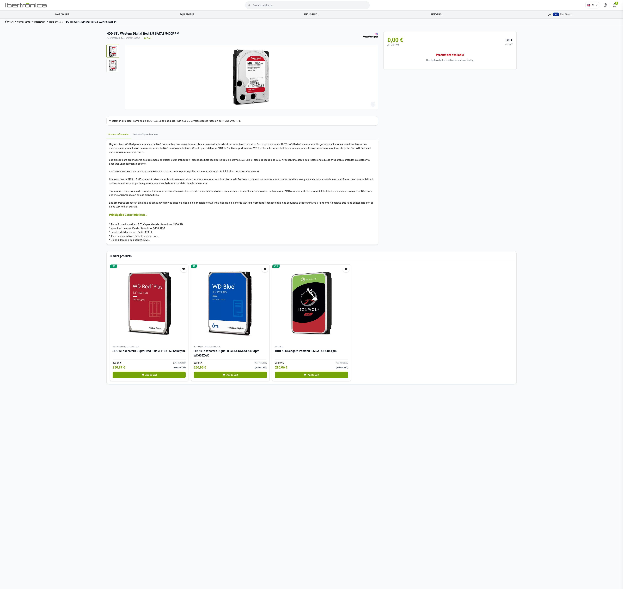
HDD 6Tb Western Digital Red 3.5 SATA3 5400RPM (90, 21)
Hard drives (55, 21)
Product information (118, 134)
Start (10, 21)
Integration (39, 21)
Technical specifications (145, 134)
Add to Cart (151, 375)
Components (23, 21)
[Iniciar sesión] (605, 5)
